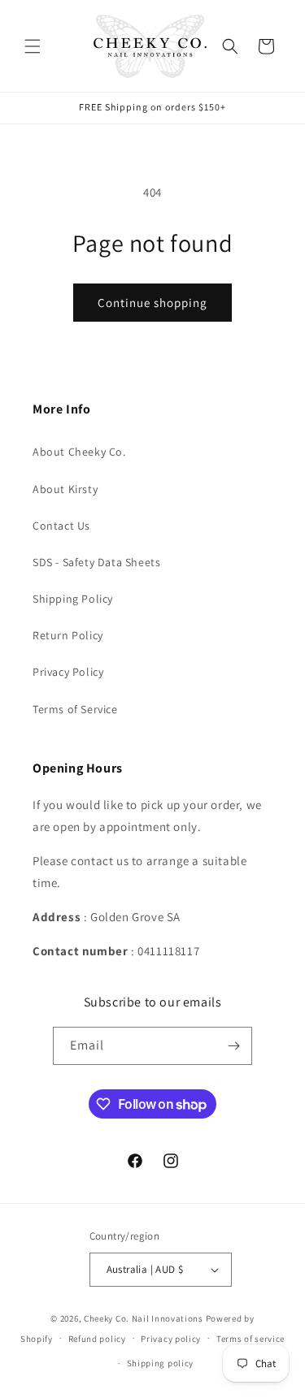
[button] (32, 46)
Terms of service (250, 1338)
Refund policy (97, 1338)
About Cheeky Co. (79, 451)
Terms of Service (75, 709)
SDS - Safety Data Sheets (96, 562)
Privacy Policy (68, 671)
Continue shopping (152, 302)
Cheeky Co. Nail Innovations (143, 1318)
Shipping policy (160, 1363)
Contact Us (61, 525)
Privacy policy (171, 1338)
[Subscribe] (233, 1046)
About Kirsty (65, 489)
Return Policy (68, 635)
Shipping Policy (73, 598)
